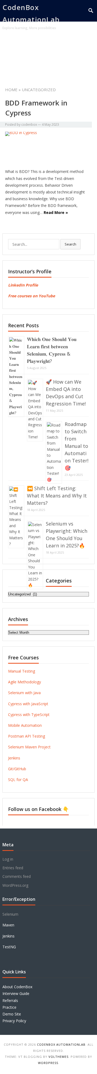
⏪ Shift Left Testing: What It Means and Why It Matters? (57, 495)
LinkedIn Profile (23, 285)
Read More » (56, 212)
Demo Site (11, 1014)
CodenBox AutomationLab (31, 13)
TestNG (9, 946)
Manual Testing (21, 671)
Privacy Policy (14, 1020)
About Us (16, 66)
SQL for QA (18, 779)
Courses (38, 44)
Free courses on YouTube (31, 295)
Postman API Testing (26, 736)
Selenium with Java (24, 692)
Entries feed (12, 867)
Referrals (10, 1000)
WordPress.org (15, 885)
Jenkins (14, 758)
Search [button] (70, 244)
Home (13, 44)
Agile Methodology (24, 681)
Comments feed (16, 876)
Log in (7, 859)
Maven (8, 925)
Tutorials (64, 44)
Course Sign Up (50, 66)
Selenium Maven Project (29, 746)
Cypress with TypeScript (29, 714)
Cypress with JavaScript (28, 703)
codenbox (29, 124)
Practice (9, 1007)
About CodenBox (17, 986)
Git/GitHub (17, 768)
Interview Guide (15, 993)
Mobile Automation (25, 725)
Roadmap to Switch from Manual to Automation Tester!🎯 (76, 446)
